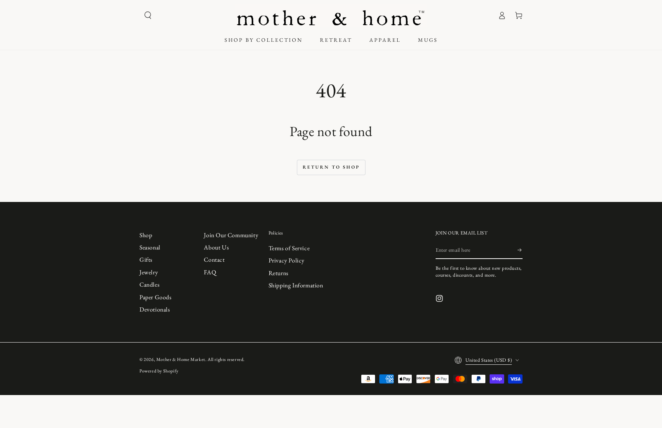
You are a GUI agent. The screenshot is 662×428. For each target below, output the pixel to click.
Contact (214, 260)
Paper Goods (155, 297)
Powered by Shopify (159, 371)
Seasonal (150, 247)
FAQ (210, 272)
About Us (216, 247)
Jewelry (148, 272)
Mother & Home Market (180, 359)
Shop (145, 235)
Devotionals (154, 309)
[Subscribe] (520, 250)
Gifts (145, 260)
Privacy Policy (287, 260)
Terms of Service (289, 248)
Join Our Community (231, 235)
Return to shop (331, 167)
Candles (149, 284)
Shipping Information (296, 285)
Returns (278, 273)
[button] (147, 15)
